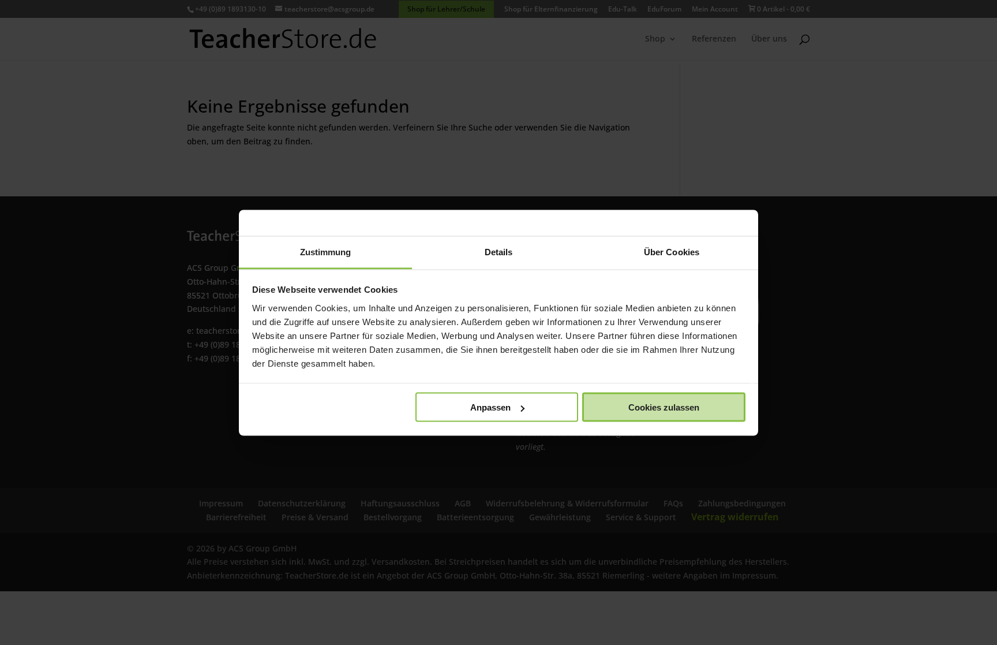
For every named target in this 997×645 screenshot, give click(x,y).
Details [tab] (499, 251)
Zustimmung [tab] (325, 251)
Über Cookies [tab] (671, 251)
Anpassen (490, 407)
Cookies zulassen (663, 407)
